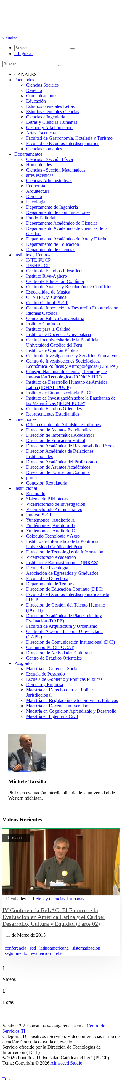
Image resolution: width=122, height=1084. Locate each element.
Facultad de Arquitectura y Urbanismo (61, 626)
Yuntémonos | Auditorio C (50, 530)
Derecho (34, 90)
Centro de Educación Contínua (55, 281)
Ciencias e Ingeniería (45, 116)
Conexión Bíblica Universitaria (55, 318)
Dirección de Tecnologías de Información (64, 551)
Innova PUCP (39, 514)
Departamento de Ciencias (50, 249)
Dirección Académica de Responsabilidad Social (71, 445)
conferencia (15, 947)
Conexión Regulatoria (46, 482)
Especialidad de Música (48, 291)
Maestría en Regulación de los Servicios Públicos (72, 700)
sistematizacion (86, 947)
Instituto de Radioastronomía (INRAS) (62, 562)
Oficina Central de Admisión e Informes (63, 424)
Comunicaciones (41, 95)
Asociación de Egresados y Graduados (62, 573)
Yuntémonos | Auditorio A (50, 520)
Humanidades (39, 164)
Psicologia (35, 201)
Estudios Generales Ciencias (52, 111)
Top (6, 1078)
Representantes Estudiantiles (52, 413)
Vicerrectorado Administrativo (54, 509)
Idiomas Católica (41, 313)
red (33, 947)
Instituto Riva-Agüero (46, 276)
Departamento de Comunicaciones (58, 212)
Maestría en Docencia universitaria (58, 705)
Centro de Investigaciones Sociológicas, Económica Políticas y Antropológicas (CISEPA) (72, 363)
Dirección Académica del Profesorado (61, 461)
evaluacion (41, 953)
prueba (32, 477)
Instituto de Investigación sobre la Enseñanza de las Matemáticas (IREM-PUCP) (70, 401)
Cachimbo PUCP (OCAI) (50, 647)
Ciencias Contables (44, 148)
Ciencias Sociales (42, 85)
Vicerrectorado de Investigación (55, 504)
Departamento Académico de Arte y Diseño (66, 238)
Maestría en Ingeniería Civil (52, 716)
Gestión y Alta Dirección (49, 127)
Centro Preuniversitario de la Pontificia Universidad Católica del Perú (62, 342)
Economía (35, 185)
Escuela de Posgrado (45, 673)
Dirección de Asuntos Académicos (58, 466)
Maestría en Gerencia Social (52, 668)
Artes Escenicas (41, 132)
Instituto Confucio (43, 323)
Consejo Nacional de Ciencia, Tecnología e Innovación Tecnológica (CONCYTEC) (66, 374)
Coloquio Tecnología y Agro (53, 535)
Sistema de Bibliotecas (47, 498)
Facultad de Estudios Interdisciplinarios (62, 143)
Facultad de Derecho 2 (47, 578)
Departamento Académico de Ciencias (61, 222)
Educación (36, 100)
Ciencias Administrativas (49, 180)
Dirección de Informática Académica (60, 435)
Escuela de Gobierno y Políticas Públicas (64, 679)
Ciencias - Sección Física (49, 159)
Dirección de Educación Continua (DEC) (64, 589)
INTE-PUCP (38, 260)
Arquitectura (37, 191)
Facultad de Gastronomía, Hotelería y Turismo (69, 138)
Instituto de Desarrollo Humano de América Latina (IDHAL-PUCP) (66, 385)
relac (58, 953)
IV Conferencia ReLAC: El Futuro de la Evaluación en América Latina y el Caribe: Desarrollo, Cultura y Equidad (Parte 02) (53, 917)
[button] (10, 37)
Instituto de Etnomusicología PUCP (59, 392)
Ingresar (23, 53)
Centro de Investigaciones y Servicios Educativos (72, 355)
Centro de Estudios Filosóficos (54, 270)
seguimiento (16, 953)
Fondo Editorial (40, 217)
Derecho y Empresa (44, 684)
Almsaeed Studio (66, 1062)
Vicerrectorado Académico (51, 557)
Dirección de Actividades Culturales (59, 652)
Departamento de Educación (52, 244)
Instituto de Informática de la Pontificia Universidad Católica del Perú (62, 544)
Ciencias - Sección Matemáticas (55, 169)
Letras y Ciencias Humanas (51, 122)
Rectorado (35, 493)
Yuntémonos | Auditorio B (50, 525)
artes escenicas (39, 175)
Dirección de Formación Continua (58, 472)
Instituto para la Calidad (48, 329)
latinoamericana (54, 947)
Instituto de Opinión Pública (52, 350)
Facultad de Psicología (47, 567)
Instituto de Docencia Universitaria (58, 334)
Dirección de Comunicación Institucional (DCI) (70, 642)
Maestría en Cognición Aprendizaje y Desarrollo (71, 711)
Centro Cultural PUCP (47, 302)
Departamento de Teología (51, 583)
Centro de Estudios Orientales (54, 408)
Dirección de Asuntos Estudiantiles (58, 429)
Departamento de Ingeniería (52, 207)
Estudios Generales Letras (50, 106)
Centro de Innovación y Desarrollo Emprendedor (72, 307)
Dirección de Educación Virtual (55, 440)
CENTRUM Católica (46, 297)
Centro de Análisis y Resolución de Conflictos (69, 286)
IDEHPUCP (38, 265)
